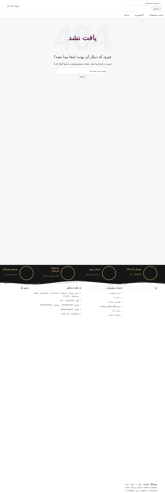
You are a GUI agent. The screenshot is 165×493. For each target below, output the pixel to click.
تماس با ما (116, 311)
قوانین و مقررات (113, 302)
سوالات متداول (114, 315)
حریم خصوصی (114, 293)
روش (110, 306)
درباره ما (117, 297)
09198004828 (67, 305)
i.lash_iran (65, 314)
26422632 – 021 (67, 300)
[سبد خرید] (2, 6)
